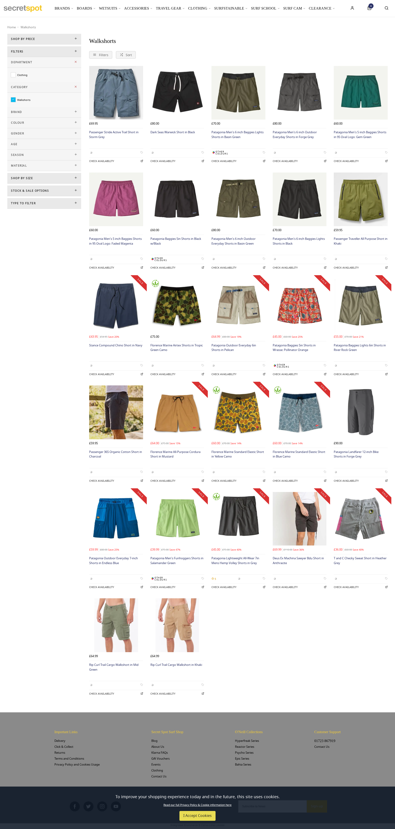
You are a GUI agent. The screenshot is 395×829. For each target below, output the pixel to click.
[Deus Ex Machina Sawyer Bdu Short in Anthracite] (300, 519)
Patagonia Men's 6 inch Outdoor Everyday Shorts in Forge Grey (295, 134)
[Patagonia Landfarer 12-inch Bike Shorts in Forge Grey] (361, 412)
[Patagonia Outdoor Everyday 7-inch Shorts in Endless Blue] (116, 519)
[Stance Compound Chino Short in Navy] (116, 306)
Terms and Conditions (69, 758)
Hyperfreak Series (247, 741)
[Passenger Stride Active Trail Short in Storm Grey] (116, 93)
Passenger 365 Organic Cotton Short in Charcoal (115, 454)
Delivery (59, 741)
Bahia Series (243, 764)
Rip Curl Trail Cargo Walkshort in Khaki (176, 665)
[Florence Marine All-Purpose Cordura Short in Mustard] (177, 412)
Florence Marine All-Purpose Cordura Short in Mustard (175, 454)
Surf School (263, 8)
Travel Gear (168, 8)
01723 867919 (324, 741)
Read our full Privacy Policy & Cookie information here (197, 805)
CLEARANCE (320, 8)
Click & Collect (63, 747)
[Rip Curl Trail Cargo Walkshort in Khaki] (177, 625)
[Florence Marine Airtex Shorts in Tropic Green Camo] (177, 306)
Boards (84, 8)
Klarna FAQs (159, 753)
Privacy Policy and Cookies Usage (77, 764)
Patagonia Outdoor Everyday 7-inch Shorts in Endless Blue (113, 560)
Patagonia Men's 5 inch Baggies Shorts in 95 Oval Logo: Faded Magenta (115, 241)
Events (155, 764)
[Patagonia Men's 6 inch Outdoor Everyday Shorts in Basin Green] (238, 199)
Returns (59, 753)
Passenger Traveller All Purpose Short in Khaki (360, 241)
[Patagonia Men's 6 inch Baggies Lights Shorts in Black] (300, 199)
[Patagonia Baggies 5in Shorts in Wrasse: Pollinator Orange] (300, 306)
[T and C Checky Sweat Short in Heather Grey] (361, 519)
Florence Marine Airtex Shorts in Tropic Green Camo (176, 347)
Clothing (197, 8)
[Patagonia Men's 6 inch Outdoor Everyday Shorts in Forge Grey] (300, 93)
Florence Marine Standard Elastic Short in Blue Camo (299, 454)
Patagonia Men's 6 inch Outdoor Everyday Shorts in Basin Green (233, 241)
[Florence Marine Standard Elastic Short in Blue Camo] (300, 412)
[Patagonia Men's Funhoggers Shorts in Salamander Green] (177, 519)
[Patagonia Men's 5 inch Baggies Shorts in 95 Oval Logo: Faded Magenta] (116, 199)
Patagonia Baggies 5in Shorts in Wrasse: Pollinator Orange (294, 347)
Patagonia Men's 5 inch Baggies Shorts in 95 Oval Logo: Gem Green (360, 134)
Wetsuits (108, 8)
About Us (157, 747)
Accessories (136, 8)
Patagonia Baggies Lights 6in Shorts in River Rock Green (360, 347)
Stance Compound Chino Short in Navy (115, 345)
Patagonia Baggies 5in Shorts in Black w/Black (175, 241)
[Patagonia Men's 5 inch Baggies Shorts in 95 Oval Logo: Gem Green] (361, 93)
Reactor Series (244, 747)
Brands (62, 8)
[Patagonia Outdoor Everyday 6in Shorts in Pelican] (238, 306)
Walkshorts (23, 100)
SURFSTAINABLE (229, 8)
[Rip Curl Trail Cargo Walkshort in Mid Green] (116, 625)
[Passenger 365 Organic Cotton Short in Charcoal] (116, 412)
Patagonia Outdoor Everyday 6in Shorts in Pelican (233, 347)
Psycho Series (244, 753)
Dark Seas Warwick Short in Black (172, 132)
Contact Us (158, 776)
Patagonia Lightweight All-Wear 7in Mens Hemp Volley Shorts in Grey (235, 560)
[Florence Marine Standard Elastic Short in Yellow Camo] (238, 412)
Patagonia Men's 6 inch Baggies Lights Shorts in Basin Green (237, 134)
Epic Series (242, 758)
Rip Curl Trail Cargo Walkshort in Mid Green (114, 667)
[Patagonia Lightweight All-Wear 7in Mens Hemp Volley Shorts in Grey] (238, 519)
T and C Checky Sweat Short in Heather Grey (360, 560)
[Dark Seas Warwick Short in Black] (177, 93)
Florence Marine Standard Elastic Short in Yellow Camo (237, 454)
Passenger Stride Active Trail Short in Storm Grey (114, 134)
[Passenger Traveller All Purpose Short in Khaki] (361, 199)
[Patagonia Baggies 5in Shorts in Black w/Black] (177, 199)
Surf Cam (292, 8)
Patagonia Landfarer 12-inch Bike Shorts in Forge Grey (356, 454)
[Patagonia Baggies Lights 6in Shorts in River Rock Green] (361, 306)
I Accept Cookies (197, 816)
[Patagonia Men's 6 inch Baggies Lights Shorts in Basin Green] (238, 93)
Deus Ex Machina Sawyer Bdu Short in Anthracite (298, 560)
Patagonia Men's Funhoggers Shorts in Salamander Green (176, 560)
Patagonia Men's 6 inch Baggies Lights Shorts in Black (299, 241)
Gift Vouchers (160, 758)
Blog (154, 741)
